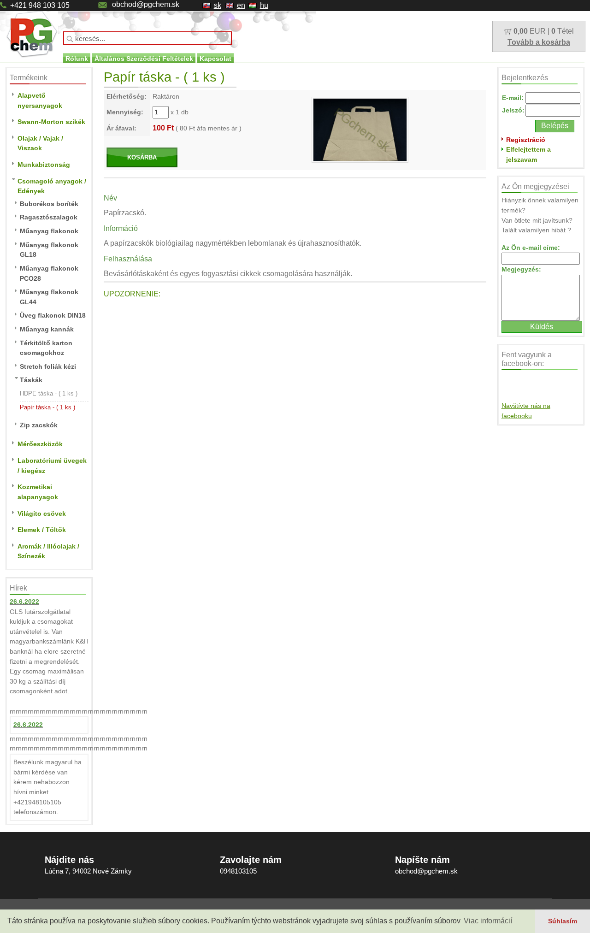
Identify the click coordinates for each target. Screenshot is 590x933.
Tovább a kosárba (538, 42)
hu (264, 5)
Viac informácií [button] (488, 921)
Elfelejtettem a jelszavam (528, 154)
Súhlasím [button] (562, 921)
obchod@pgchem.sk (145, 4)
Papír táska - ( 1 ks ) (47, 407)
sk (217, 5)
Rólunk (76, 58)
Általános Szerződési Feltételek (143, 58)
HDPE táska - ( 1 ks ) (48, 393)
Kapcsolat (215, 58)
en (241, 5)
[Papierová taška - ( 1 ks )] (360, 129)
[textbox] (147, 38)
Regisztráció (525, 139)
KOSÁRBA (142, 157)
